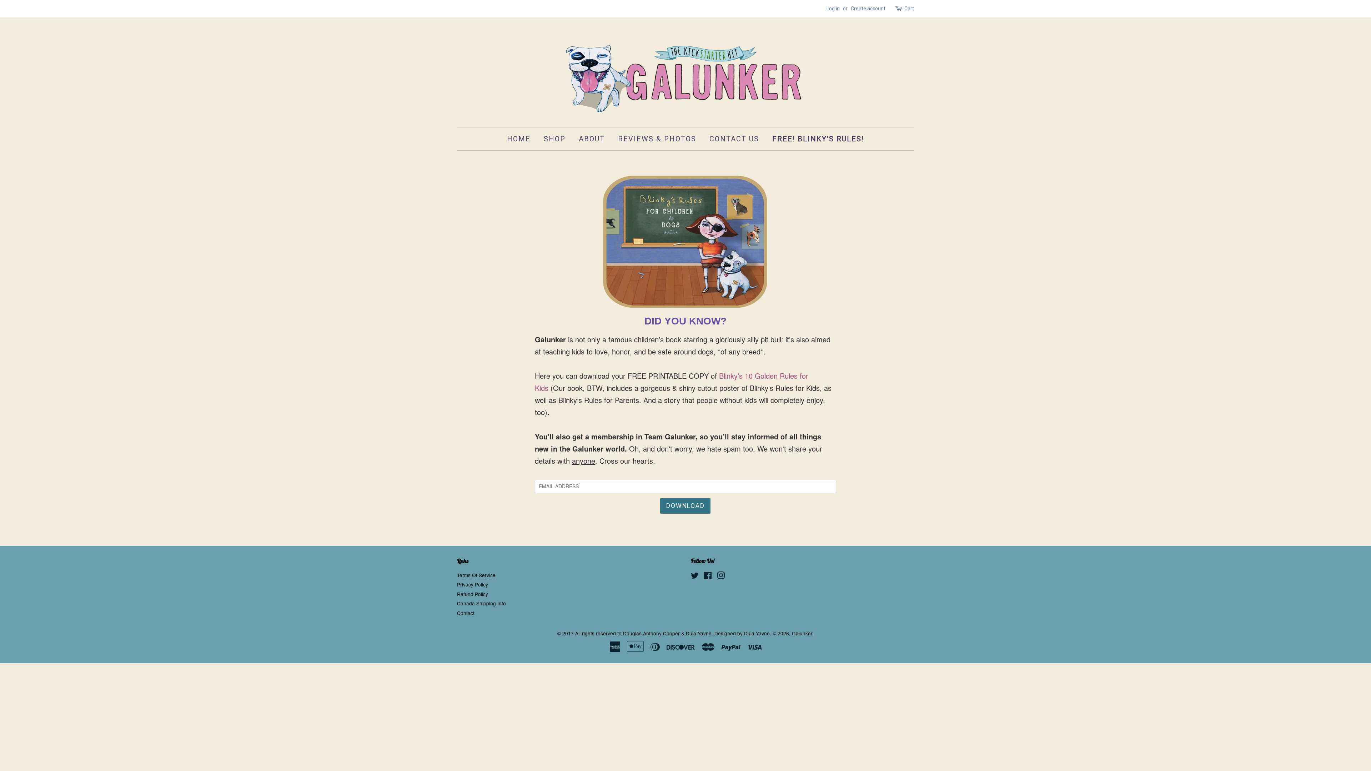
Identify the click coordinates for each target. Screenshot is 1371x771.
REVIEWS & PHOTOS (657, 139)
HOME (519, 139)
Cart (909, 8)
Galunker (802, 633)
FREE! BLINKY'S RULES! (818, 139)
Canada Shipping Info (481, 603)
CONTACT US (734, 139)
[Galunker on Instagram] (721, 576)
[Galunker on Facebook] (708, 576)
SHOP (555, 139)
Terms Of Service (476, 575)
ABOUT (592, 139)
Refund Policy (472, 594)
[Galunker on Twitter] (695, 576)
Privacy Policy (472, 584)
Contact (465, 612)
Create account (868, 8)
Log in (833, 8)
